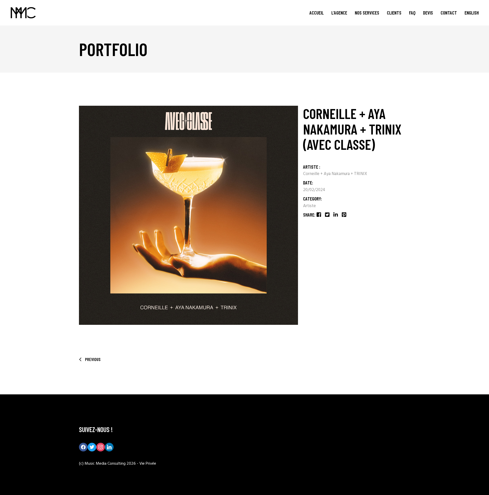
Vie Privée (147, 463)
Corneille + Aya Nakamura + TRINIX (335, 174)
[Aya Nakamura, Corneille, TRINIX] (188, 215)
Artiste (309, 206)
